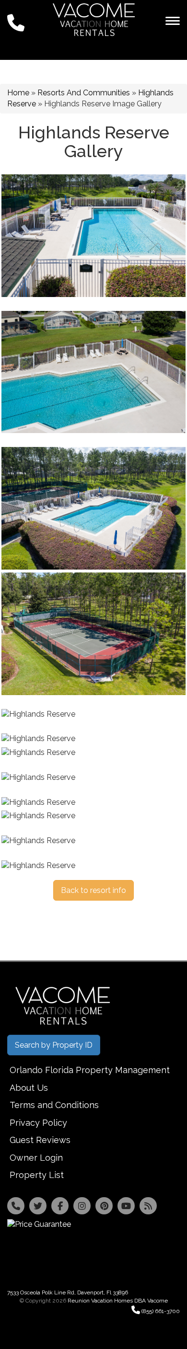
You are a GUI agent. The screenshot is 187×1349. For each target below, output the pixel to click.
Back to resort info (93, 890)
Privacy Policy (38, 1123)
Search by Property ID (54, 1045)
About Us (29, 1088)
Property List (37, 1175)
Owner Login (36, 1158)
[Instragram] (82, 1205)
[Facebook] (60, 1205)
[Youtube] (126, 1205)
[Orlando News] (148, 1205)
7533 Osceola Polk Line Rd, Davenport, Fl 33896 (67, 1292)
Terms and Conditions (54, 1105)
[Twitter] (38, 1205)
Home (18, 92)
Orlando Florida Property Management (90, 1070)
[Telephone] (15, 1205)
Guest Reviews (40, 1140)
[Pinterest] (104, 1205)
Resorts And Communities (83, 92)
